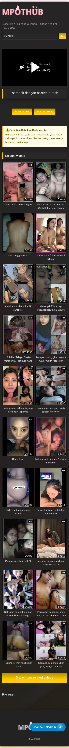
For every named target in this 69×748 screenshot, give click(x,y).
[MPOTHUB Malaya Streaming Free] (28, 12)
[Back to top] (58, 738)
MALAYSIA (23, 111)
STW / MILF (46, 111)
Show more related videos (34, 677)
